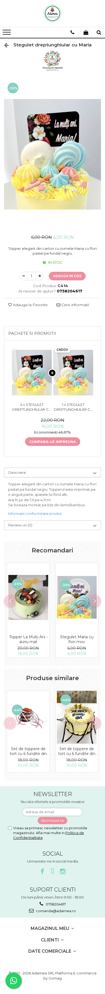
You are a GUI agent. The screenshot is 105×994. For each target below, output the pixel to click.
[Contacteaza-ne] (72, 32)
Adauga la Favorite (30, 304)
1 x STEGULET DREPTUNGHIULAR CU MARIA (73, 407)
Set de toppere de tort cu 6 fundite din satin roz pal (28, 751)
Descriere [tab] (17, 472)
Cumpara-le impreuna (52, 441)
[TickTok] (52, 871)
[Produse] (7, 34)
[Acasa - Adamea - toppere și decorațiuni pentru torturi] (52, 13)
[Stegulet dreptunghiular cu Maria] (52, 154)
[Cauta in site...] (99, 32)
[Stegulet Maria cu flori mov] (77, 597)
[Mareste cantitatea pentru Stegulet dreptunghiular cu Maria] (40, 276)
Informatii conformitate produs (35, 513)
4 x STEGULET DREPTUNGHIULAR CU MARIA (31, 407)
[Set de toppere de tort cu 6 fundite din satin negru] (77, 717)
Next (96, 159)
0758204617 (55, 904)
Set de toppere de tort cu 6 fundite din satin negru (76, 751)
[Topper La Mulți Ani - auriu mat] (28, 597)
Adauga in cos (67, 276)
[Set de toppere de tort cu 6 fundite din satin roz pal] (28, 717)
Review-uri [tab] (20, 525)
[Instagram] (63, 871)
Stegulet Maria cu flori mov (76, 639)
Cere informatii (74, 304)
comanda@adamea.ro (55, 911)
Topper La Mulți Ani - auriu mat (28, 639)
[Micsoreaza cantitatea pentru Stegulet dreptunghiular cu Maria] (23, 276)
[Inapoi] (4, 45)
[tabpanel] (52, 154)
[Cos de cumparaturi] (86, 32)
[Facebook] (42, 871)
